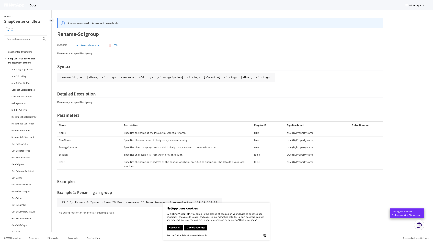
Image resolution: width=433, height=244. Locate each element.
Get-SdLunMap (19, 204)
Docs (33, 5)
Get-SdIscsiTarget (21, 191)
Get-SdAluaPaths (20, 143)
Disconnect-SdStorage (23, 123)
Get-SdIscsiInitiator (21, 184)
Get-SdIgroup (18, 164)
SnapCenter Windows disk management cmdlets (21, 60)
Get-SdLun (17, 198)
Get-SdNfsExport (20, 225)
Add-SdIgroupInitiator (22, 69)
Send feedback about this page (416, 238)
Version (9, 28)
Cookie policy (73, 238)
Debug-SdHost (19, 103)
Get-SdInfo (17, 177)
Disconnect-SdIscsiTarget (24, 116)
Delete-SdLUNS (19, 110)
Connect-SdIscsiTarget (23, 89)
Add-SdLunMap (19, 76)
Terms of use (34, 238)
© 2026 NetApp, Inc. (12, 238)
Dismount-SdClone (21, 130)
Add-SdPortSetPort (21, 82)
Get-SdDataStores (21, 150)
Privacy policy (53, 238)
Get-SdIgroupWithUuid (23, 171)
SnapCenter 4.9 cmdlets (20, 51)
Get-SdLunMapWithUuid (23, 211)
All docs (7, 16)
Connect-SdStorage (22, 96)
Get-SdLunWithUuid (21, 218)
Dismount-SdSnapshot (23, 137)
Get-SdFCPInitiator (21, 157)
